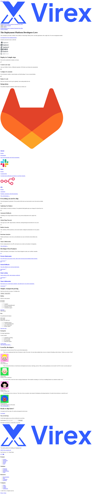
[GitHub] (2, 454)
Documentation (6, 476)
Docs (20, 24)
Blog (22, 24)
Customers (12, 24)
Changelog (5, 479)
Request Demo (6, 471)
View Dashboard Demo (12, 37)
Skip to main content (5, 1)
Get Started (8, 25)
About (4, 485)
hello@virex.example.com (6, 450)
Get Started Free (4, 37)
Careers (4, 486)
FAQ (4, 463)
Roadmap (5, 480)
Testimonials (5, 488)
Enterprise (16, 24)
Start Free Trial (3, 328)
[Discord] (3, 454)
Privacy (2, 492)
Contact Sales (3, 343)
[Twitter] (1, 454)
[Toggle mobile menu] (5, 27)
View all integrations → (5, 195)
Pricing (5, 24)
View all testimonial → (5, 405)
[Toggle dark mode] (2, 25)
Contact (4, 487)
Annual (7, 293)
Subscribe (20, 420)
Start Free (2, 309)
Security (4, 461)
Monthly (2, 293)
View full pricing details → (6, 344)
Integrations (5, 460)
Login (5, 25)
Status (4, 472)
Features (2, 24)
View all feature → (4, 246)
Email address (3, 420)
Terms (5, 492)
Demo (8, 24)
